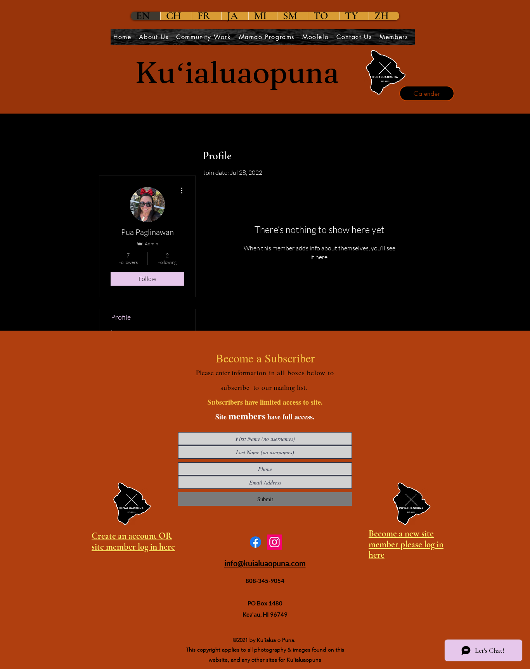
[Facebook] (255, 542)
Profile (121, 317)
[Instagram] (274, 542)
